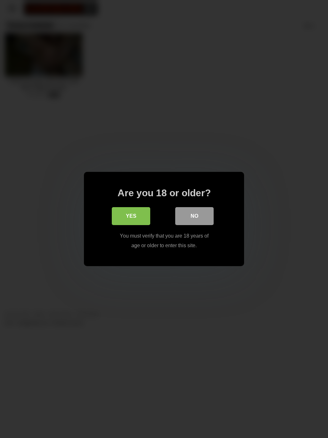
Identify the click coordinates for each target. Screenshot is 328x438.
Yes (131, 216)
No (194, 216)
